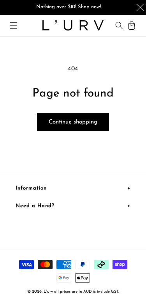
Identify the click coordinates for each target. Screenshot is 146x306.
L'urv (48, 292)
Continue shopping (73, 122)
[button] (13, 25)
